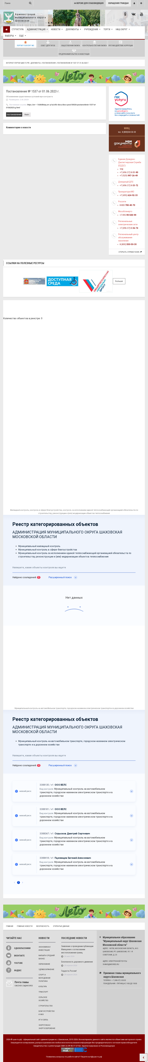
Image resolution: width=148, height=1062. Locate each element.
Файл (26, 114)
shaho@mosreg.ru (111, 964)
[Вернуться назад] (143, 1057)
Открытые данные (61, 926)
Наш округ (121, 29)
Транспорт (43, 992)
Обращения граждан (118, 3)
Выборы (9, 35)
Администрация (36, 29)
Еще (21, 35)
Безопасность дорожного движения (77, 962)
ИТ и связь (43, 1020)
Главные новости (25, 926)
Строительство (46, 1006)
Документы (72, 29)
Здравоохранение (46, 969)
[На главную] (6, 29)
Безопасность (42, 926)
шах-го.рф (17, 1039)
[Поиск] (30, 3)
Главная (9, 926)
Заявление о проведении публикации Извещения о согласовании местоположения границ (77, 949)
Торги (106, 29)
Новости (55, 29)
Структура (18, 29)
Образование (44, 964)
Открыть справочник (129, 252)
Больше (119, 281)
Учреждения (91, 29)
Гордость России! (69, 971)
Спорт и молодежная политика (44, 978)
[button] (134, 3)
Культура (43, 986)
